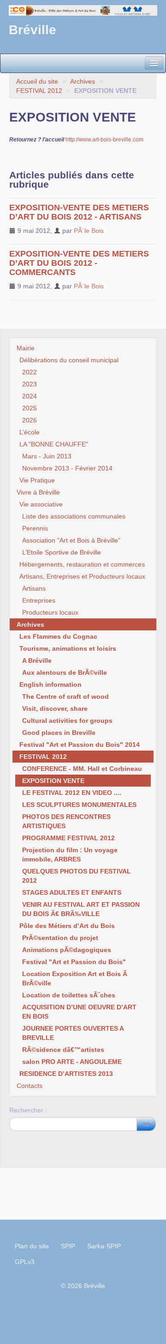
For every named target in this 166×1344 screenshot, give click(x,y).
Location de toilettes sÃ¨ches (68, 995)
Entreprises (38, 600)
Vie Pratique (37, 480)
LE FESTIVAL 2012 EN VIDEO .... (71, 792)
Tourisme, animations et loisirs (67, 648)
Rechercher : (28, 1110)
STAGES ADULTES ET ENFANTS (71, 892)
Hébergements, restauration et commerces (82, 564)
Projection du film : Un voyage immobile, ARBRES (70, 854)
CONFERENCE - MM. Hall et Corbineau (82, 768)
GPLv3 (25, 1261)
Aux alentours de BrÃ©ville (64, 672)
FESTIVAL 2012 (39, 90)
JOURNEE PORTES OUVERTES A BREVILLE (73, 1033)
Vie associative (41, 504)
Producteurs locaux (50, 612)
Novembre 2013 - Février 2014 (67, 468)
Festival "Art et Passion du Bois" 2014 (79, 744)
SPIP (68, 1246)
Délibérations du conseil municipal (69, 360)
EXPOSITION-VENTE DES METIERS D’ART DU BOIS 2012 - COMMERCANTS (79, 263)
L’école (29, 432)
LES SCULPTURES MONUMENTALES (79, 804)
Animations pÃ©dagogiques (66, 949)
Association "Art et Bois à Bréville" (71, 540)
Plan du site (32, 1246)
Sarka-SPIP (104, 1246)
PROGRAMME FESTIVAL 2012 (68, 838)
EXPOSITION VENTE (53, 780)
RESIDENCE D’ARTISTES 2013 (66, 1073)
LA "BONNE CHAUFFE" (53, 444)
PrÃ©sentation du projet (60, 937)
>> (146, 1124)
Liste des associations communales (73, 516)
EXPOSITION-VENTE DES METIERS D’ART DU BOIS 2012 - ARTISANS (79, 212)
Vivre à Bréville (38, 492)
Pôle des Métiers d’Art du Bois (67, 925)
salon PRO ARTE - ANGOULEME (72, 1061)
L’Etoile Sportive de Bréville (61, 552)
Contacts (29, 1085)
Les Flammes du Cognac (58, 636)
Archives (82, 81)
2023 (29, 384)
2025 (29, 408)
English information (50, 684)
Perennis (35, 528)
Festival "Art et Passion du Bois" (74, 961)
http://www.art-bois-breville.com (104, 139)
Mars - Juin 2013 (46, 456)
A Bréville (37, 660)
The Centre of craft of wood (65, 696)
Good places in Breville (58, 732)
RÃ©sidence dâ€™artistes (63, 1049)
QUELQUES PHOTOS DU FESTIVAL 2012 (76, 875)
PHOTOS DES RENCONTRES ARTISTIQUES (66, 821)
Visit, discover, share (55, 708)
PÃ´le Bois (89, 230)
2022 (29, 372)
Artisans (34, 588)
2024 (29, 396)
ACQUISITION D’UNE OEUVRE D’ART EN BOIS (79, 1011)
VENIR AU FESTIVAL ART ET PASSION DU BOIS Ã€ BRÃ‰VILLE (81, 909)
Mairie (26, 348)
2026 (29, 420)
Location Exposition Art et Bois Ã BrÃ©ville (74, 978)
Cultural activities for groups (67, 720)
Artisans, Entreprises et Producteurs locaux (82, 576)
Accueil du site (37, 81)
